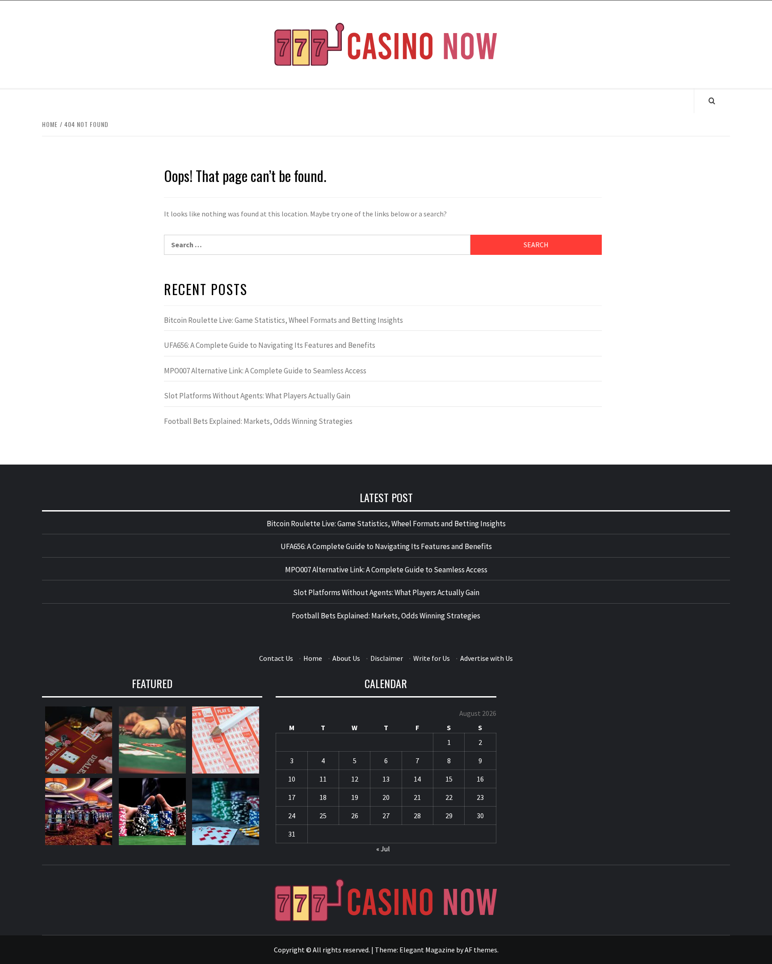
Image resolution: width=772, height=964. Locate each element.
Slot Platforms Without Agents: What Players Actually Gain (257, 396)
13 (386, 778)
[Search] (712, 100)
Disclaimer (386, 658)
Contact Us (276, 658)
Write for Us (431, 658)
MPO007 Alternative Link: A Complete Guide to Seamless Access (265, 371)
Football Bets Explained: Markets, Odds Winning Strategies (258, 421)
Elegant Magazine (427, 949)
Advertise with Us (486, 658)
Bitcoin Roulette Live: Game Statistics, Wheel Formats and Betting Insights (283, 320)
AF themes (481, 949)
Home (312, 658)
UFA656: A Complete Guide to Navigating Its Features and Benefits (269, 345)
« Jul (383, 848)
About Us (346, 658)
